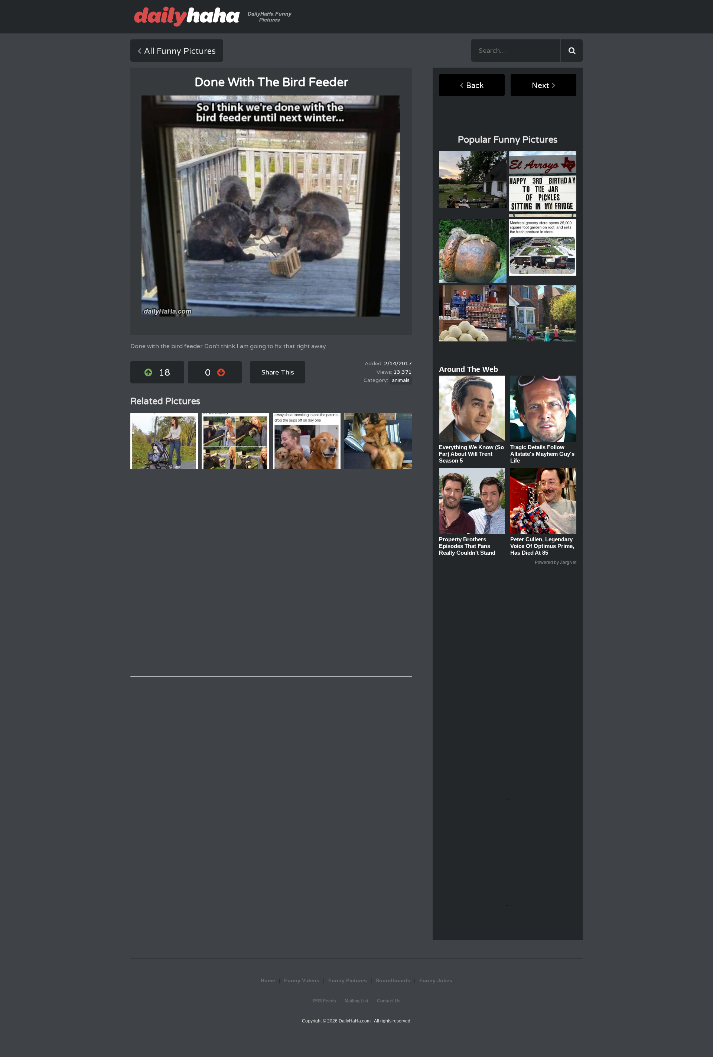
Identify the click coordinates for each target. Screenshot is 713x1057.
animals (401, 380)
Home (268, 980)
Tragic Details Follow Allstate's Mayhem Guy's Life (542, 454)
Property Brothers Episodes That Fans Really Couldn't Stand (467, 546)
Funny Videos (301, 980)
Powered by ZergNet (555, 562)
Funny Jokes (435, 980)
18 (164, 372)
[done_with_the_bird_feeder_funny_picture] (270, 206)
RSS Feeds (324, 1000)
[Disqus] (271, 572)
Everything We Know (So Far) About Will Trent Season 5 (471, 454)
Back (475, 85)
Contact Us (389, 1000)
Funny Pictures (347, 980)
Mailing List (356, 1000)
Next (540, 85)
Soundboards (393, 980)
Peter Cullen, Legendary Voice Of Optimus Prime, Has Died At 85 (542, 546)
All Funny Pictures (180, 51)
